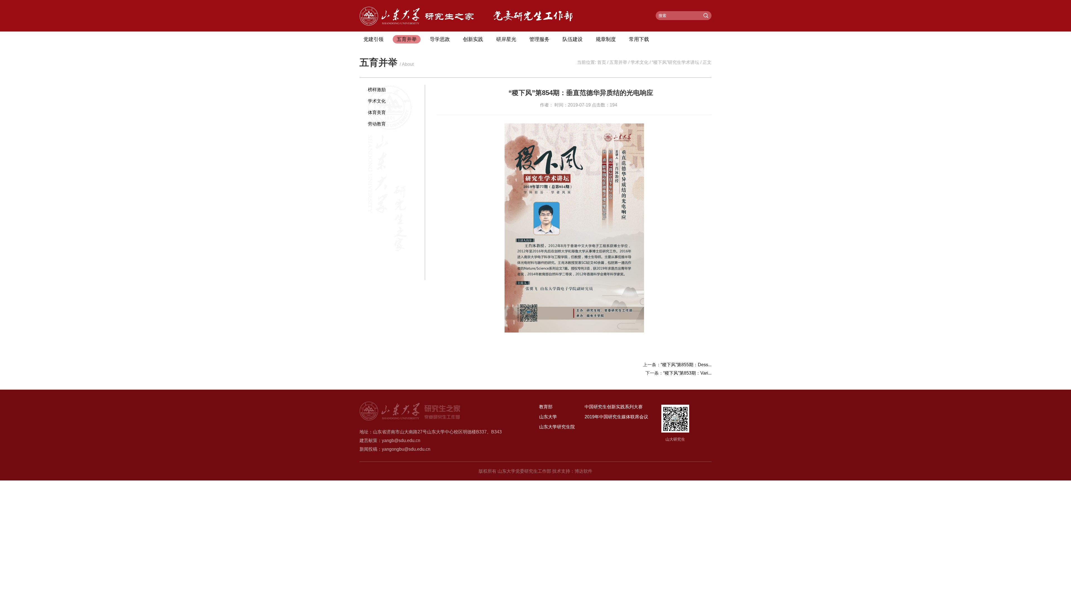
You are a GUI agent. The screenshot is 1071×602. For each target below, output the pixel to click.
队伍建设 (573, 39)
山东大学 (548, 416)
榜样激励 (377, 89)
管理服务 (539, 39)
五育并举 (407, 39)
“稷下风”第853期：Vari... (687, 373)
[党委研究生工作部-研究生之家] (417, 24)
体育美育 (377, 112)
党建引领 (373, 39)
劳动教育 (377, 124)
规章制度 (606, 39)
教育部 (546, 406)
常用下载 (639, 39)
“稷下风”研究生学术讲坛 (675, 62)
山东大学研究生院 (557, 426)
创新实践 (473, 39)
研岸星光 (506, 39)
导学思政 (440, 39)
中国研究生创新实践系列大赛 (614, 406)
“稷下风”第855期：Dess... (686, 364)
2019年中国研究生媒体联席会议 (616, 416)
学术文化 (639, 62)
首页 (601, 62)
